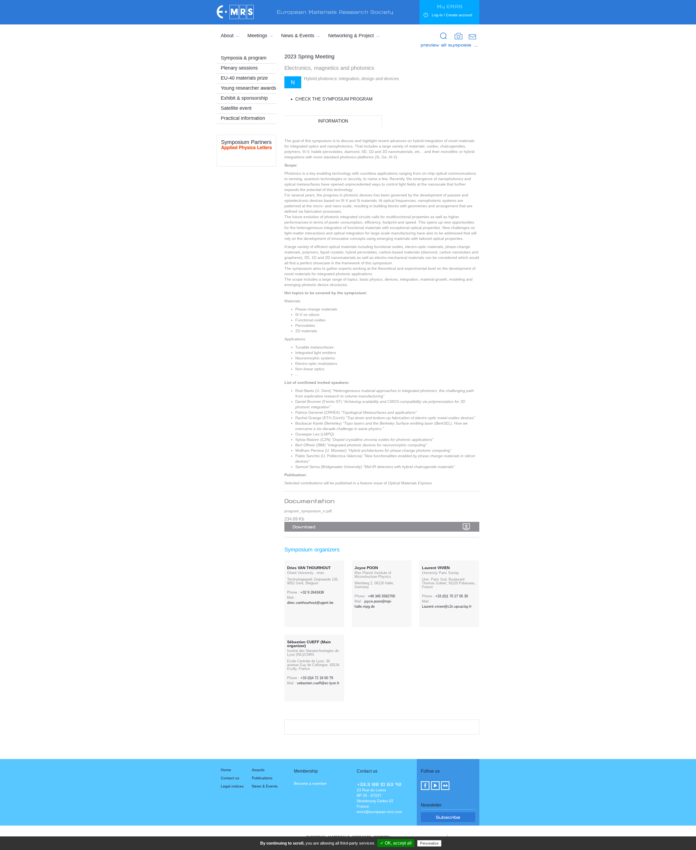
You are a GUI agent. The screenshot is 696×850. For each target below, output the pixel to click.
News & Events (297, 35)
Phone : (293, 592)
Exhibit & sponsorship (244, 98)
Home (226, 770)
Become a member (310, 783)
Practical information (243, 118)
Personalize (429, 843)
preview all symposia (446, 44)
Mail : (291, 598)
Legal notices (232, 786)
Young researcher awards (248, 88)
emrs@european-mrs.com (379, 812)
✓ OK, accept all (396, 843)
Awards (258, 770)
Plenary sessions (239, 68)
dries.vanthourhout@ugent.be (310, 603)
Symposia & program (243, 58)
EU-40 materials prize (244, 78)
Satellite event (236, 108)
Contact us (230, 778)
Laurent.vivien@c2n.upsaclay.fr (446, 606)
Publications (262, 778)
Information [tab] (333, 121)
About (227, 35)
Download (304, 526)
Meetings (257, 35)
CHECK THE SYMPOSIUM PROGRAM (333, 99)
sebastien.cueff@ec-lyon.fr (318, 683)
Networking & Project (351, 35)
